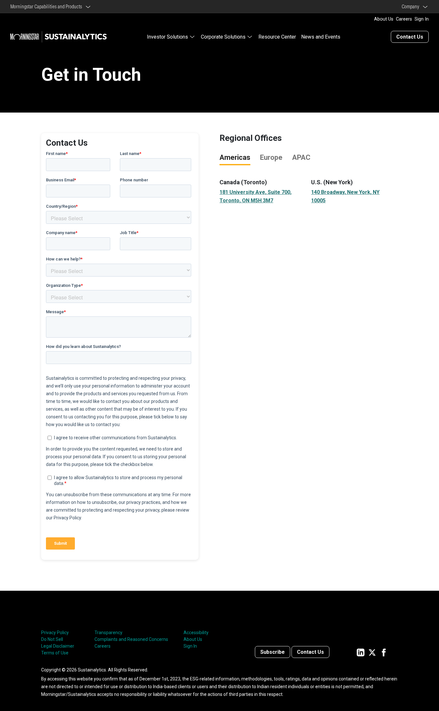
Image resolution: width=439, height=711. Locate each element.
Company (411, 6)
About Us (383, 19)
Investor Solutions (167, 37)
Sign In (422, 19)
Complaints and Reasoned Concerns (131, 639)
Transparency (108, 632)
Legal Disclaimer (57, 646)
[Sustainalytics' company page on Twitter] (372, 652)
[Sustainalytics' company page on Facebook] (384, 652)
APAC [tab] (301, 157)
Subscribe (272, 652)
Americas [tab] (235, 157)
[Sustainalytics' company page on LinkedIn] (360, 652)
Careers (404, 19)
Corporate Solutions (223, 37)
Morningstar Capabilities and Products (47, 6)
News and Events (320, 37)
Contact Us (409, 37)
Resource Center (277, 37)
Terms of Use (54, 652)
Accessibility (196, 632)
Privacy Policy (55, 632)
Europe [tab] (271, 157)
